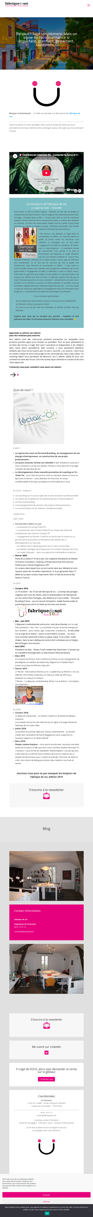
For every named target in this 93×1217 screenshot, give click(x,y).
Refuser (46, 1201)
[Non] (90, 1210)
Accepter (46, 1195)
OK (47, 1213)
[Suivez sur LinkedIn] (46, 1053)
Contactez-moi (46, 1079)
